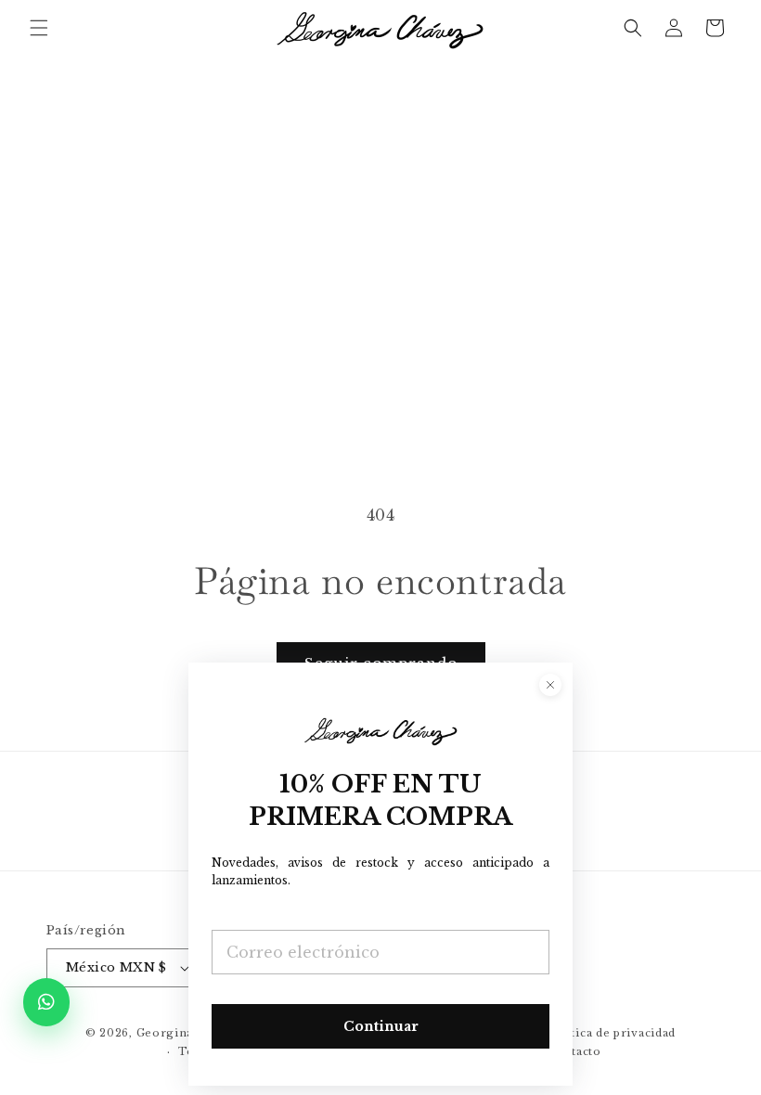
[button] (39, 27)
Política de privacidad (612, 1032)
